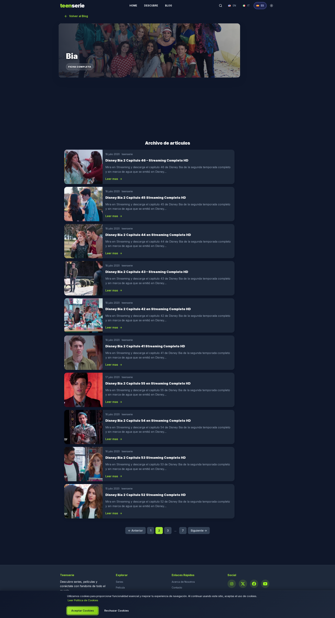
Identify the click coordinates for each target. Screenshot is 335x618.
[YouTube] (265, 584)
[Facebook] (254, 584)
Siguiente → (199, 530)
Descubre (151, 5)
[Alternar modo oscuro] (271, 5)
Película (120, 587)
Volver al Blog (78, 16)
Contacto (177, 587)
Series (119, 581)
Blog (168, 5)
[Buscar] (220, 5)
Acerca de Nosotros (183, 581)
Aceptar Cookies (82, 610)
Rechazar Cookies (116, 610)
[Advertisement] (167, 109)
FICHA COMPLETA (79, 66)
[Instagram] (232, 584)
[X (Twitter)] (243, 584)
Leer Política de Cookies (83, 600)
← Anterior (135, 530)
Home (133, 5)
